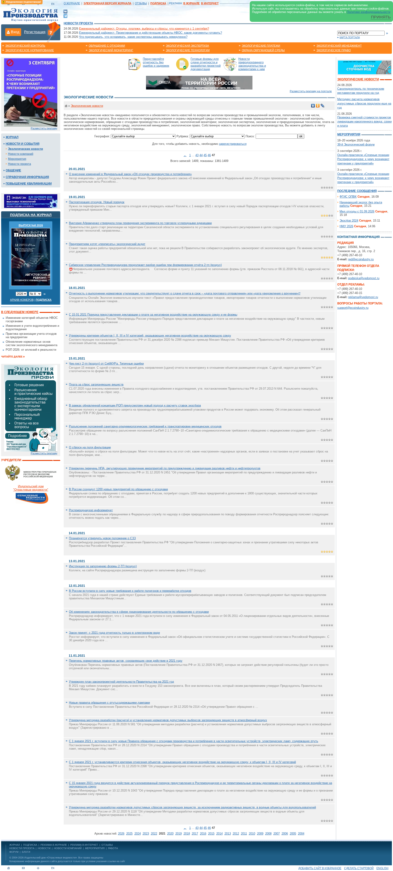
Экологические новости (25, 149)
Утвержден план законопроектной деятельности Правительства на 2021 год (121, 681)
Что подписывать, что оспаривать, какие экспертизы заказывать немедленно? (133, 36)
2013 (227, 833)
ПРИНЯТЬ (381, 17)
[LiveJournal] (322, 106)
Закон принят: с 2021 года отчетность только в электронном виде (114, 632)
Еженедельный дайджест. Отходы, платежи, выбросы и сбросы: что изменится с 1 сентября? (144, 28)
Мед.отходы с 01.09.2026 (357, 211)
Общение (13, 170)
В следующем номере (19, 312)
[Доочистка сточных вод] (364, 67)
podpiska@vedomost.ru (363, 278)
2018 (187, 833)
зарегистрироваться (233, 144)
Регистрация (34, 32)
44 (201, 155)
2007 (276, 833)
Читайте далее (11, 356)
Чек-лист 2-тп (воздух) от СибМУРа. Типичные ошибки (106, 363)
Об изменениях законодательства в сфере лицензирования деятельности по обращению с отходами (139, 611)
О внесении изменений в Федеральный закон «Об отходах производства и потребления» (130, 174)
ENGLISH (382, 868)
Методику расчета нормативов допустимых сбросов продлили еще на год (364, 103)
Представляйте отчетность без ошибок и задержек (156, 62)
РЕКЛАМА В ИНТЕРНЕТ (84, 844)
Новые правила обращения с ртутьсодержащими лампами (109, 702)
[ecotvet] (30, 408)
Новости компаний (20, 154)
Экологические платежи (261, 45)
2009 (260, 833)
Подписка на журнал (31, 215)
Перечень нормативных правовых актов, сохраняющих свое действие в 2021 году (125, 660)
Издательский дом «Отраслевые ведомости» (50, 857)
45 (205, 155)
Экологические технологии (188, 50)
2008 (268, 833)
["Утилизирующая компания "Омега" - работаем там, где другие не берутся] (199, 82)
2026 (121, 833)
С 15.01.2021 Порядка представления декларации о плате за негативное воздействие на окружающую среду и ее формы (153, 314)
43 (197, 155)
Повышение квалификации (29, 183)
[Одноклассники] (317, 106)
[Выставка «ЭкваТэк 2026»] (30, 200)
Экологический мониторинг (111, 50)
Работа (113, 848)
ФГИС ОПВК (348, 196)
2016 (203, 833)
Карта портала (350, 37)
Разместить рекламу (44, 128)
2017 (195, 833)
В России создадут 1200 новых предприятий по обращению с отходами (118, 489)
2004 (301, 833)
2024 (137, 833)
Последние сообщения (357, 191)
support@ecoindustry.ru (352, 307)
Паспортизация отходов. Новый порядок (96, 202)
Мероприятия (17, 159)
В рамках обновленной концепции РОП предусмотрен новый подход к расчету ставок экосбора (135, 405)
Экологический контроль (25, 45)
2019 (178, 833)
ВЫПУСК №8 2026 (31, 225)
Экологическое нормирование (29, 50)
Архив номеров (22, 299)
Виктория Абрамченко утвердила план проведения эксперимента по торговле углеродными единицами (140, 223)
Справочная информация (27, 177)
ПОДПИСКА (30, 844)
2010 (252, 833)
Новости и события (22, 144)
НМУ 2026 (346, 226)
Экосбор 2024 (349, 220)
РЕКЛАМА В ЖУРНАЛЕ (53, 844)
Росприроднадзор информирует (91, 510)
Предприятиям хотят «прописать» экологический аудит (107, 244)
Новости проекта (78, 23)
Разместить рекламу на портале (311, 91)
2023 (146, 833)
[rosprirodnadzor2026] (30, 92)
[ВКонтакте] (65, 11)
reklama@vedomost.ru (363, 297)
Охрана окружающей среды (263, 50)
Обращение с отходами (107, 45)
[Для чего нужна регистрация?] (50, 32)
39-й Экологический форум (356, 144)
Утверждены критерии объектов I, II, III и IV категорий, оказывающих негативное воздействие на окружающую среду (150, 335)
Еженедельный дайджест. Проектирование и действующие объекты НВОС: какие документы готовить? (150, 32)
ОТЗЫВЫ (141, 3)
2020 (170, 833)
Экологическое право (333, 50)
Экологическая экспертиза (187, 45)
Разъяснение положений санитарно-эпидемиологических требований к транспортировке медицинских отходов (145, 426)
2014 (219, 833)
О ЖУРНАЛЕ (72, 3)
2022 (154, 833)
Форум (13, 852)
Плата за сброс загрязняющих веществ (96, 384)
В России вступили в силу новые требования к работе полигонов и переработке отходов (130, 591)
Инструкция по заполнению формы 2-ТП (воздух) (103, 566)
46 (209, 155)
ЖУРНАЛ (14, 844)
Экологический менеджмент (339, 45)
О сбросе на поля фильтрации (90, 447)
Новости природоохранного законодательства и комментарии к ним (252, 64)
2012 (236, 833)
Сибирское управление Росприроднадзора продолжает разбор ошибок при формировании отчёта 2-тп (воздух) (145, 265)
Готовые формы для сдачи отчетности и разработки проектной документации (206, 64)
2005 (293, 833)
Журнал (12, 137)
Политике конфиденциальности (368, 12)
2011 (244, 833)
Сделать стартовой (359, 868)
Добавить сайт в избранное (319, 868)
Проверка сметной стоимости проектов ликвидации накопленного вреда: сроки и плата (364, 121)
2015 (211, 833)
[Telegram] (65, 15)
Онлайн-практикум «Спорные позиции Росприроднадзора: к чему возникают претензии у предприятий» (363, 159)
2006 (285, 833)
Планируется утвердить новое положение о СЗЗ (102, 538)
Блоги (26, 852)
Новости (44, 848)
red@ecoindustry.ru (361, 259)
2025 (129, 833)
